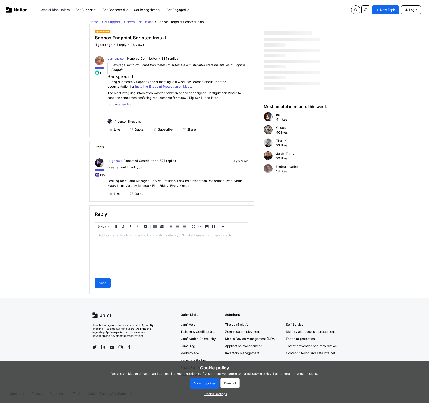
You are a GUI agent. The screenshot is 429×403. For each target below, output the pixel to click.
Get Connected (113, 10)
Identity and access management (310, 331)
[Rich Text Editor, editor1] (171, 253)
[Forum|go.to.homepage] (17, 10)
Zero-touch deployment (242, 331)
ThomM (281, 140)
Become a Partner (194, 360)
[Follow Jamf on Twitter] (94, 347)
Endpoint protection (300, 339)
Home (93, 22)
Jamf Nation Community (198, 339)
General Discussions (55, 10)
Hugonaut (114, 161)
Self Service (294, 324)
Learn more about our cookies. (295, 373)
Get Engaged (176, 10)
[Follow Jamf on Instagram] (120, 347)
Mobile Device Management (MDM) (251, 339)
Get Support (84, 10)
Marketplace (190, 353)
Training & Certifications (198, 331)
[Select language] (365, 9)
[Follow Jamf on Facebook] (129, 347)
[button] (385, 9)
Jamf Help (188, 324)
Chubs (281, 127)
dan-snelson (116, 58)
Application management (243, 346)
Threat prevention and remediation (311, 346)
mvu (279, 115)
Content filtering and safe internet (310, 353)
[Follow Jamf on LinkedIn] (103, 347)
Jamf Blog (188, 346)
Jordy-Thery (285, 153)
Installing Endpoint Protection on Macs (163, 86)
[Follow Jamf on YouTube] (112, 347)
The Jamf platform (238, 324)
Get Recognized (146, 10)
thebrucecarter (287, 166)
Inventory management (242, 353)
